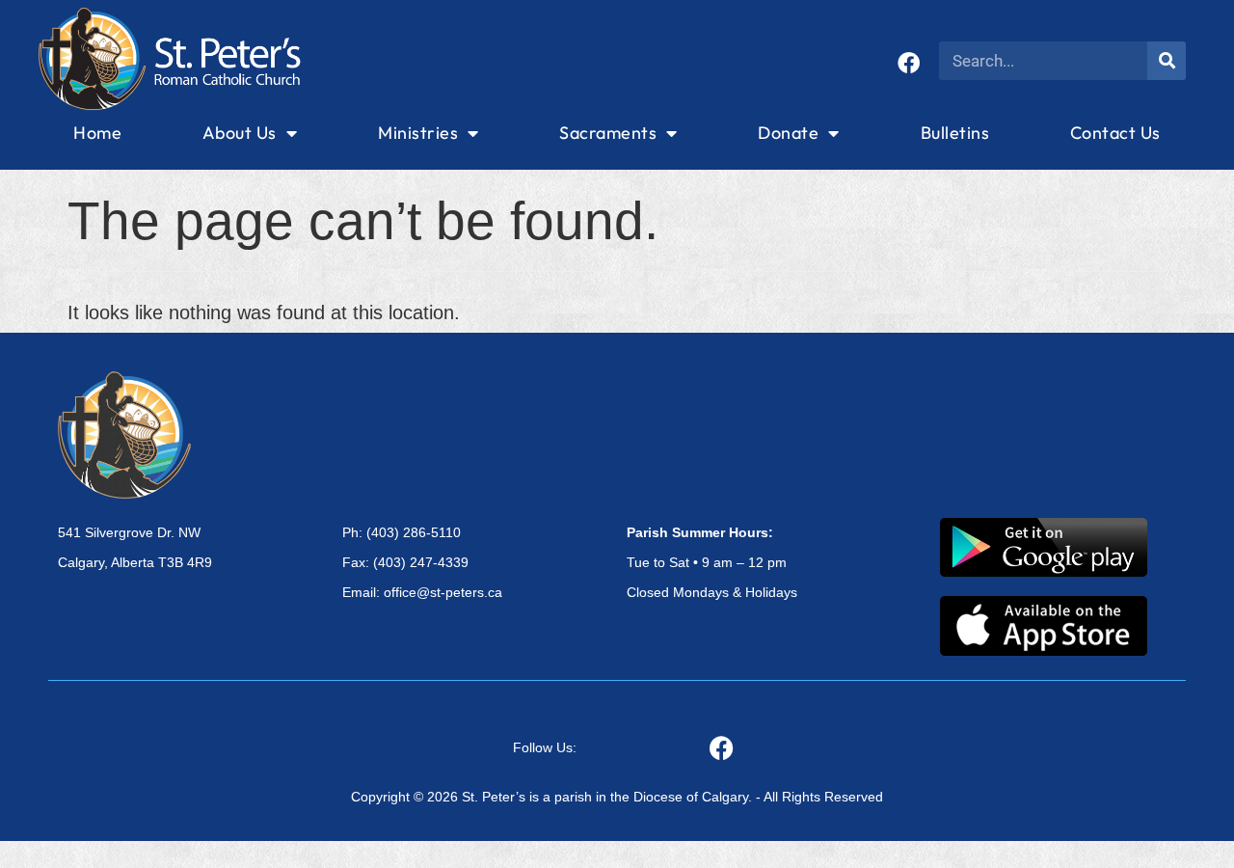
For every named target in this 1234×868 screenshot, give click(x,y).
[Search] (1166, 60)
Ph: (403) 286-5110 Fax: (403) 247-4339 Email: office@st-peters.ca (422, 562)
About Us (239, 133)
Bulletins (955, 133)
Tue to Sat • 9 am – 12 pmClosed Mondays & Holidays (712, 562)
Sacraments (608, 133)
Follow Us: (545, 747)
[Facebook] (909, 63)
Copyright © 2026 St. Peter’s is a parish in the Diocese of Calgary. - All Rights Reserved (617, 796)
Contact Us (1115, 133)
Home (97, 133)
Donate (788, 133)
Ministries (418, 133)
